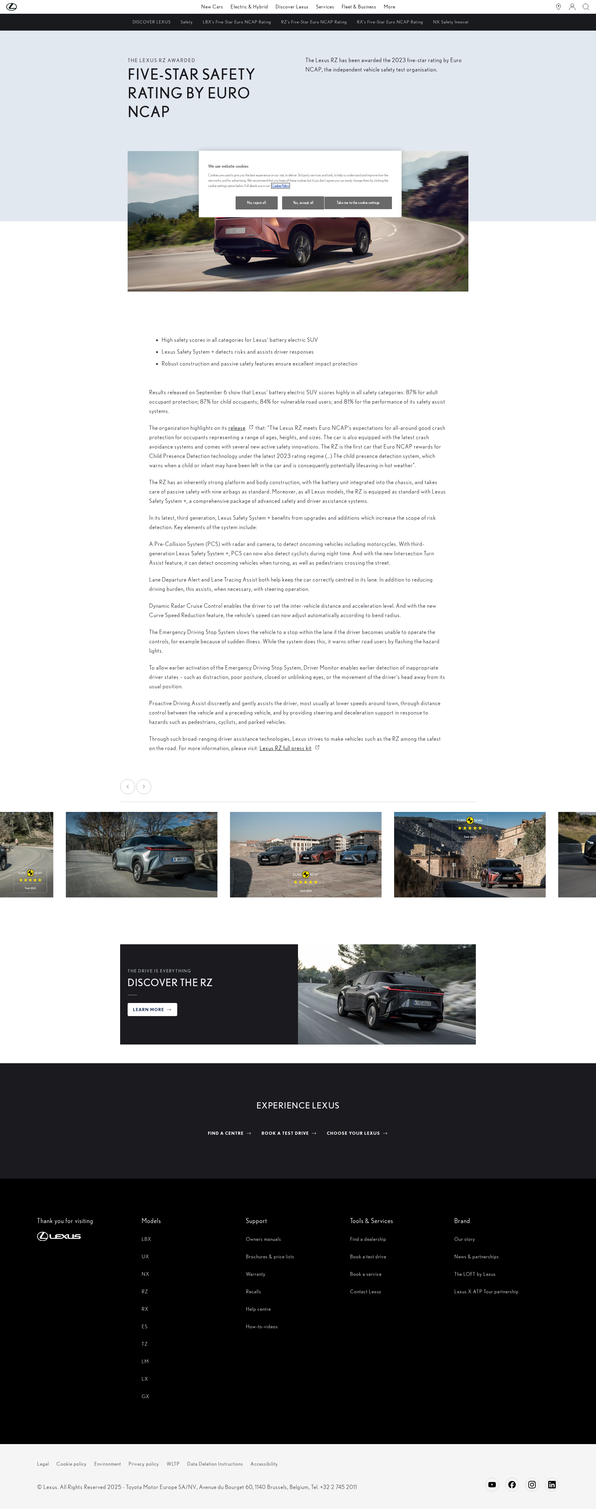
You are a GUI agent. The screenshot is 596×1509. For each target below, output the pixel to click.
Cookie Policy (280, 186)
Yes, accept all (303, 202)
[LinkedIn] (552, 1485)
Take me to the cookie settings (358, 202)
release (241, 428)
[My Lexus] (572, 7)
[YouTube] (492, 1485)
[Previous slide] (127, 786)
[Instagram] (532, 1485)
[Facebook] (512, 1485)
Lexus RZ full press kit (290, 748)
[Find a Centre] (558, 7)
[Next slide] (143, 786)
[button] (24, 7)
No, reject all (256, 202)
